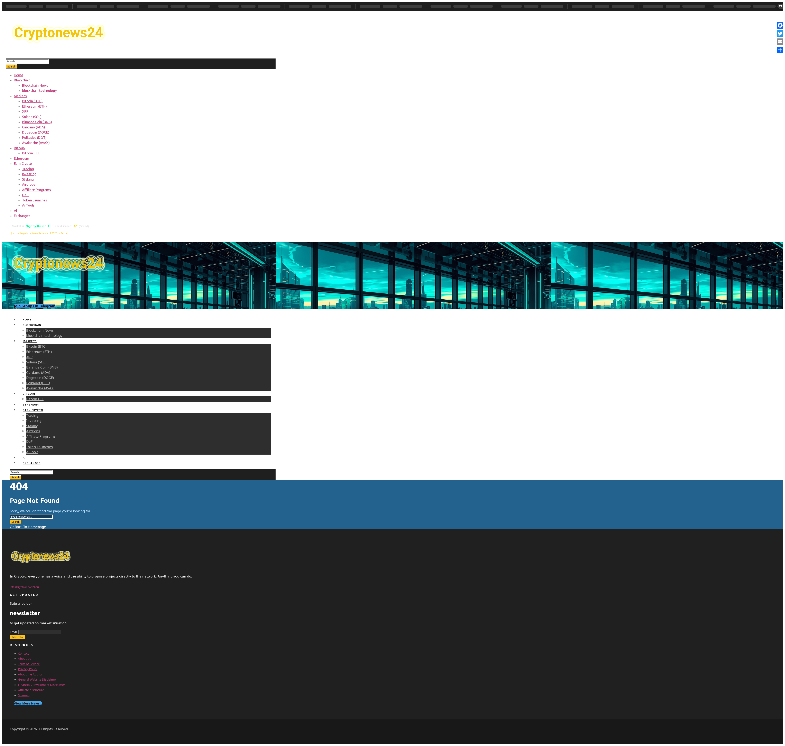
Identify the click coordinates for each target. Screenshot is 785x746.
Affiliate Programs (36, 190)
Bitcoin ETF (31, 153)
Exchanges (22, 216)
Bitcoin (19, 148)
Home (18, 75)
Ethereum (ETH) (34, 106)
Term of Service (29, 664)
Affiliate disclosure (31, 690)
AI (15, 210)
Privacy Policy (27, 669)
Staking (28, 179)
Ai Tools (28, 205)
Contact (23, 653)
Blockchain (22, 80)
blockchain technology (39, 90)
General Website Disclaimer (37, 679)
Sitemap (23, 695)
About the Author (30, 674)
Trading (28, 169)
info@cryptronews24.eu (24, 587)
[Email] (780, 42)
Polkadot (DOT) (34, 137)
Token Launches (34, 200)
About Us (24, 658)
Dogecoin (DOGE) (35, 132)
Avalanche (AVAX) (36, 143)
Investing (29, 174)
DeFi (25, 195)
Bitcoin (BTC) (32, 101)
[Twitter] (780, 33)
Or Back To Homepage (28, 526)
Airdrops (28, 184)
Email (14, 632)
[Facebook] (780, 25)
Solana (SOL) (31, 117)
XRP (25, 111)
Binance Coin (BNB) (37, 122)
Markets (20, 96)
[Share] (780, 50)
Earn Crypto (23, 163)
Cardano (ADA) (33, 127)
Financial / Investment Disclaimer (41, 685)
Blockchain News (35, 85)
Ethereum (21, 158)
